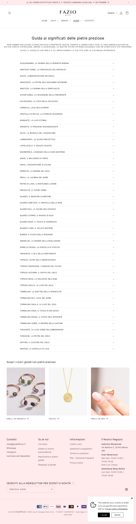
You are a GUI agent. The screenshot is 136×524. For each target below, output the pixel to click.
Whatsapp (11, 448)
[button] (9, 13)
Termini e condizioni (79, 453)
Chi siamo (42, 444)
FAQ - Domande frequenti (82, 458)
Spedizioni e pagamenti (81, 449)
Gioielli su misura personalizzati (46, 450)
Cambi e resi (76, 444)
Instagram (11, 452)
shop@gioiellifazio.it (16, 444)
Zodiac (52, 419)
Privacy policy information (116, 509)
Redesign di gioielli (47, 465)
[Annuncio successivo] (128, 2)
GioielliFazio (20, 512)
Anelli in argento (16, 419)
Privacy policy (76, 463)
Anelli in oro (98, 419)
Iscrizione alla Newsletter (18, 456)
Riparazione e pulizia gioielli (48, 458)
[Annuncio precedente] (7, 2)
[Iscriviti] (51, 489)
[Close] (132, 498)
